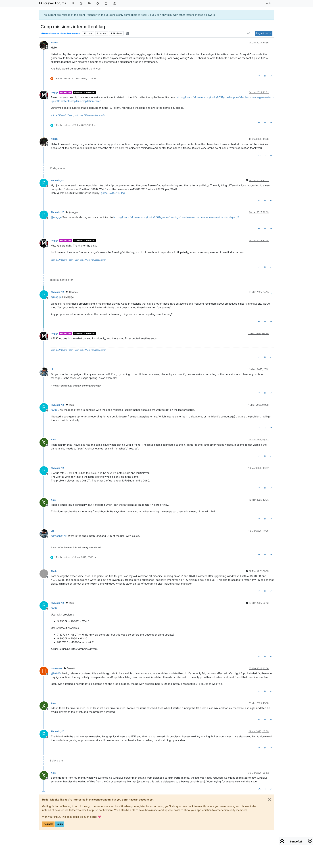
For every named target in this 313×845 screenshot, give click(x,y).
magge (54, 92)
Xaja (53, 439)
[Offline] (45, 44)
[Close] (269, 799)
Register (48, 824)
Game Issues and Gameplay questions (62, 33)
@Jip (71, 405)
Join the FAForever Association (90, 115)
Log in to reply (263, 33)
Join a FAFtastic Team (62, 115)
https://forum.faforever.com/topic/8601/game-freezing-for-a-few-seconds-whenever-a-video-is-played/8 (176, 217)
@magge (73, 212)
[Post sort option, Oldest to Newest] (249, 33)
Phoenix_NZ (57, 180)
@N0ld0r (71, 668)
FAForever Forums (52, 3)
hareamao (56, 668)
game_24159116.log (113, 192)
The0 (54, 571)
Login (60, 824)
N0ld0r (54, 42)
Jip (52, 369)
